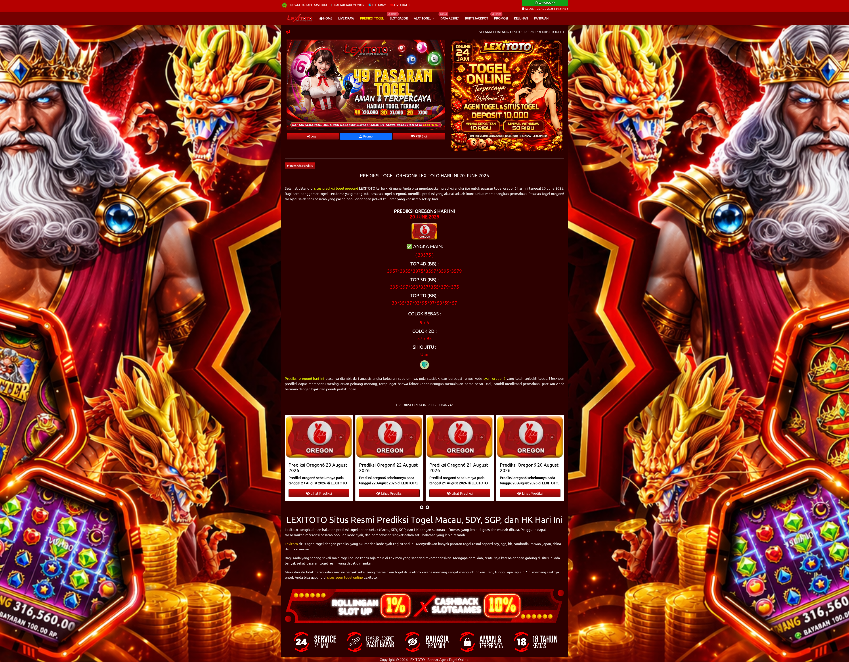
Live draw (346, 18)
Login (314, 136)
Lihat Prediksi (321, 493)
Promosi (501, 18)
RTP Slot (421, 136)
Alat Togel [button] (423, 18)
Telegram (378, 5)
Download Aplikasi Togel (310, 5)
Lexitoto (291, 543)
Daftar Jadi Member (349, 5)
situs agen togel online (345, 577)
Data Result (449, 18)
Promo (368, 136)
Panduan (541, 18)
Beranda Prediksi (301, 166)
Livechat (400, 5)
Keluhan (521, 18)
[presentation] (421, 507)
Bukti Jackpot (476, 18)
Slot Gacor (399, 18)
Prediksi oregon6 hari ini (304, 378)
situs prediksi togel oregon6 (336, 188)
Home (327, 18)
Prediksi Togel (372, 18)
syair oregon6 (494, 378)
